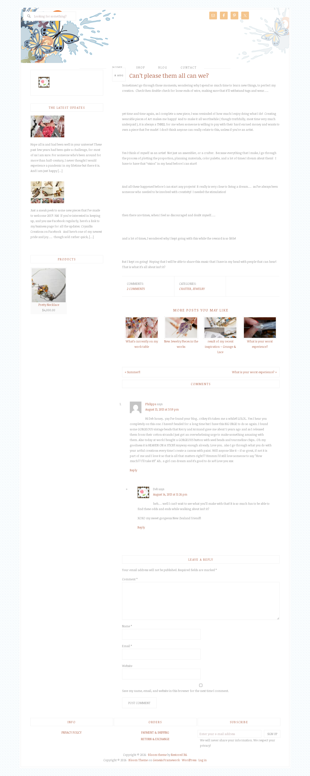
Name (127, 626)
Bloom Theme (138, 760)
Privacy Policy (72, 732)
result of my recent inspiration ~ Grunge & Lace (220, 346)
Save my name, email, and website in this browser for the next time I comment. (175, 691)
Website (127, 666)
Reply (133, 470)
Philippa (150, 404)
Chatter (185, 289)
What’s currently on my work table (142, 344)
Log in (203, 760)
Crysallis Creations (155, 43)
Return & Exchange (155, 739)
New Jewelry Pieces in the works (181, 344)
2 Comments (136, 289)
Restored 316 (179, 755)
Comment (130, 579)
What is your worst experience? (260, 344)
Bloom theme (157, 755)
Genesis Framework (166, 760)
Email (127, 646)
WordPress (189, 760)
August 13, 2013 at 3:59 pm (162, 409)
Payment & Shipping (155, 732)
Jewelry (199, 289)
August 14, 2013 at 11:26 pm (170, 494)
